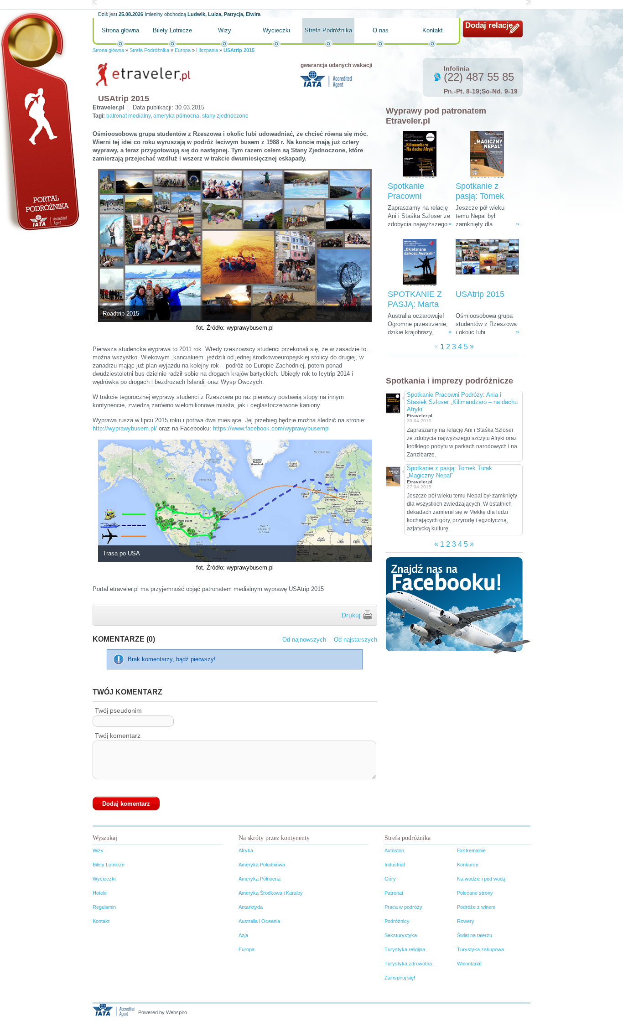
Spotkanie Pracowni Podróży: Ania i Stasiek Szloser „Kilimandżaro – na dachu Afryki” (462, 402)
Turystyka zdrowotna (408, 963)
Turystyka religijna (404, 949)
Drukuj (351, 615)
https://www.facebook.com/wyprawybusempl (271, 428)
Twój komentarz (117, 735)
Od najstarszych (355, 639)
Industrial (394, 864)
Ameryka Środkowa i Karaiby (271, 893)
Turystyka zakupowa (480, 949)
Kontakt (432, 30)
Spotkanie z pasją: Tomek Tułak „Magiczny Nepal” (449, 472)
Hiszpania (207, 50)
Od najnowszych (304, 639)
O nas (381, 30)
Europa (183, 50)
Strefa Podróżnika (328, 30)
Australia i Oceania (259, 921)
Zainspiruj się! (399, 977)
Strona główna (120, 30)
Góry (390, 878)
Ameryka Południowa (262, 864)
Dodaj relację (489, 25)
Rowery (465, 921)
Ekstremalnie (471, 850)
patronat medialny (128, 116)
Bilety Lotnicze (172, 30)
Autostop (394, 850)
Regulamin (104, 907)
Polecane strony (475, 893)
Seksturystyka (400, 935)
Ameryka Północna (259, 878)
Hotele (100, 893)
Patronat (393, 893)
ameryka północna (176, 116)
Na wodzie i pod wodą (481, 878)
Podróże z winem (476, 907)
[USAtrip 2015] (487, 262)
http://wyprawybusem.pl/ (125, 428)
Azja (243, 935)
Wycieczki (276, 30)
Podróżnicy (397, 921)
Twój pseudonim (118, 710)
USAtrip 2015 (480, 294)
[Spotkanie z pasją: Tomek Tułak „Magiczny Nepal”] (487, 154)
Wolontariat (469, 963)
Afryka (246, 850)
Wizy (224, 30)
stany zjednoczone (225, 116)
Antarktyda (251, 907)
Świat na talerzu (474, 935)
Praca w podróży (403, 907)
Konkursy (467, 864)
